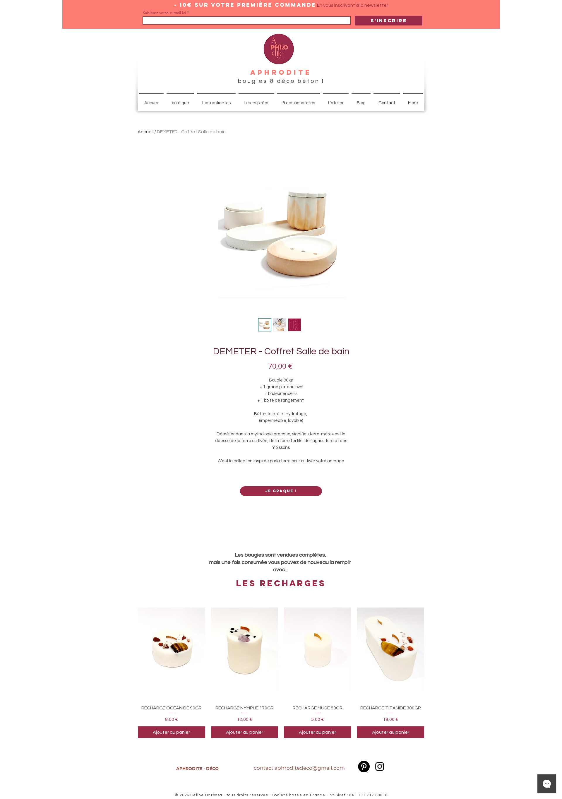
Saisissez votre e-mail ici (164, 13)
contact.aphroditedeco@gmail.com (299, 768)
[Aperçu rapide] (171, 649)
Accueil (145, 131)
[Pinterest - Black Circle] (364, 766)
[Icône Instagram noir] (379, 766)
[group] (281, 669)
